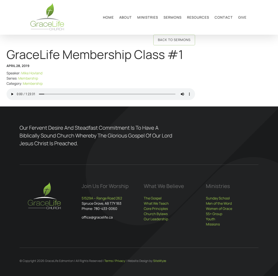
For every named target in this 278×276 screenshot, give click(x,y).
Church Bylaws (156, 213)
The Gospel (153, 198)
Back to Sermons (174, 40)
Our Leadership (156, 219)
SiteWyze (159, 261)
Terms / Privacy (114, 261)
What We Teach (156, 203)
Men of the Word (219, 203)
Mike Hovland (31, 73)
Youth (210, 219)
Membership (28, 78)
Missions (213, 224)
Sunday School (218, 198)
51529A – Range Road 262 (102, 198)
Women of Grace (219, 208)
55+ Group (214, 213)
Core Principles (156, 208)
